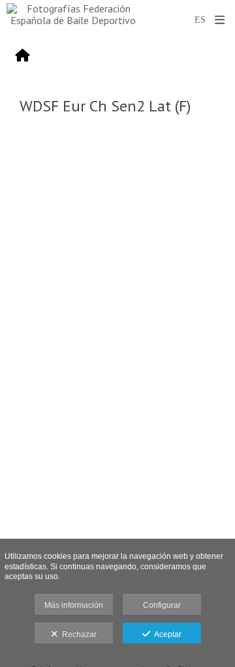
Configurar (162, 605)
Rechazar (77, 634)
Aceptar (165, 634)
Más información (73, 605)
